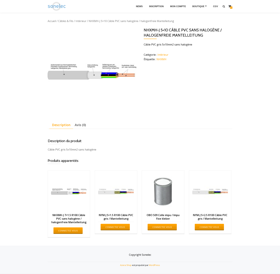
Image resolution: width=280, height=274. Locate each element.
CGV (215, 6)
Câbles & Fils (65, 21)
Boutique (198, 6)
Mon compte (178, 6)
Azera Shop (126, 265)
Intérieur (81, 21)
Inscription (156, 6)
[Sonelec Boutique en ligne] (57, 6)
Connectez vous (68, 230)
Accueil (52, 21)
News (139, 6)
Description (61, 125)
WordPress (154, 265)
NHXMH (161, 59)
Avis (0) (80, 125)
